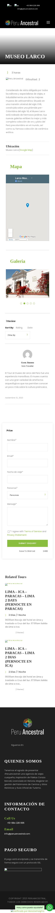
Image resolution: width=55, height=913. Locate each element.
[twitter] (25, 14)
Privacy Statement (16, 534)
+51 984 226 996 (33, 5)
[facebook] (21, 14)
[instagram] (34, 14)
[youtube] (29, 14)
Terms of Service (33, 531)
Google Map (26, 150)
